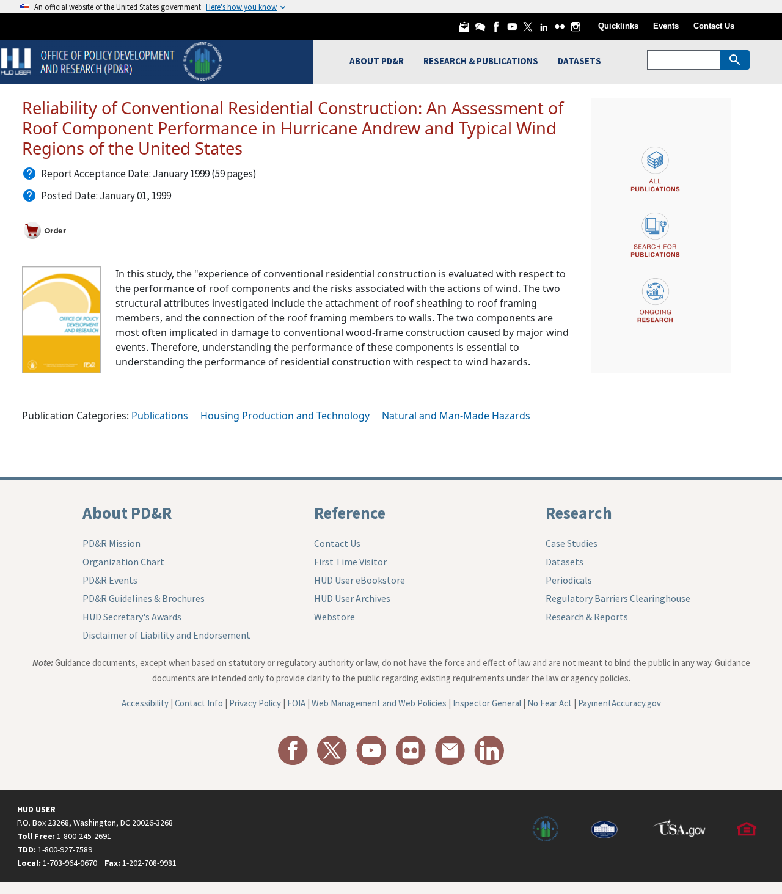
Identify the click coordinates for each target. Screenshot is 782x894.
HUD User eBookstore (359, 580)
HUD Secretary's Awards (131, 616)
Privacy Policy (255, 703)
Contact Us (713, 26)
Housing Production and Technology (285, 415)
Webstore (334, 616)
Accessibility (145, 703)
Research (579, 512)
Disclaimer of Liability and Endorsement (166, 635)
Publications (159, 415)
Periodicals (569, 580)
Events (666, 26)
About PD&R (127, 512)
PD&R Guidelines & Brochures (143, 598)
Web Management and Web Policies (379, 703)
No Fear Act (549, 703)
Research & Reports (587, 616)
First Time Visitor (350, 561)
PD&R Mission (111, 543)
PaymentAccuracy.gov (619, 703)
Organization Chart (123, 561)
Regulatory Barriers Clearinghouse (618, 598)
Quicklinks (618, 26)
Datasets (564, 561)
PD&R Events (109, 580)
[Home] (112, 60)
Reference (350, 512)
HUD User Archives (352, 598)
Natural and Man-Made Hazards (456, 415)
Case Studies (571, 543)
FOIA (296, 703)
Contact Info (199, 703)
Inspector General (487, 703)
